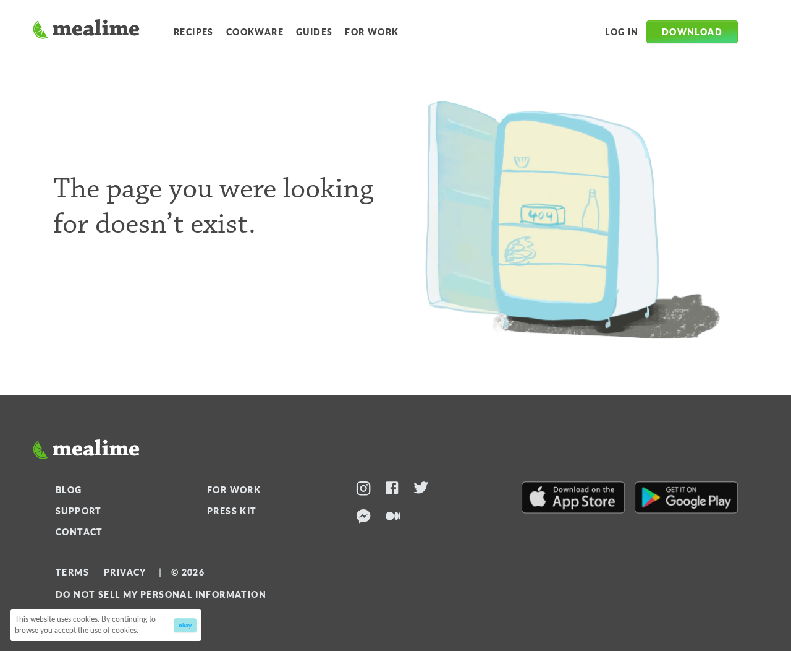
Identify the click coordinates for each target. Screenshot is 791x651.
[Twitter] (420, 490)
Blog (69, 489)
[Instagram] (363, 490)
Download (692, 31)
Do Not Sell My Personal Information (161, 594)
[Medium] (393, 518)
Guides (314, 31)
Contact (79, 531)
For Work (372, 31)
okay (185, 625)
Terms (72, 572)
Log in (621, 31)
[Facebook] (392, 490)
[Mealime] (86, 31)
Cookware (255, 31)
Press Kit (232, 510)
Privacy (125, 572)
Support (79, 510)
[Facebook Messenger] (363, 518)
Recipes (194, 31)
